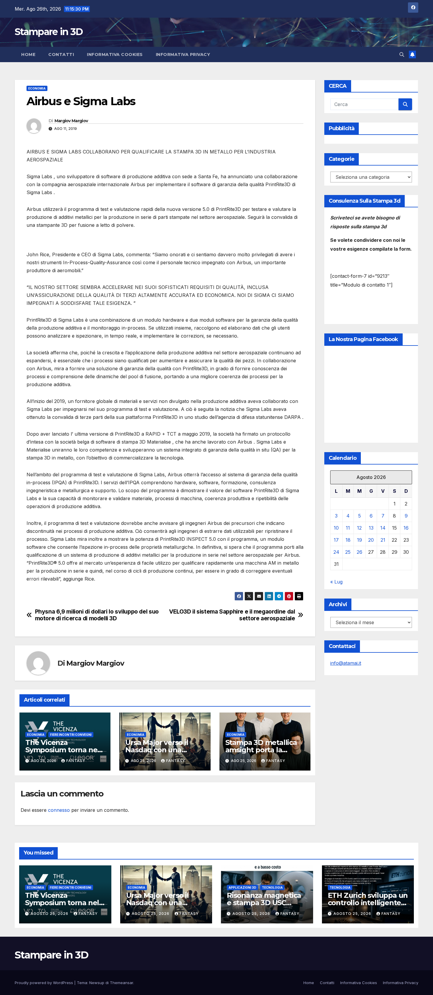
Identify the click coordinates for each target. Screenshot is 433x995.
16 (406, 528)
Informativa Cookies (115, 54)
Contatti (61, 54)
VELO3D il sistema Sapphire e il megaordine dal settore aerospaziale (232, 615)
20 (371, 540)
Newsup (96, 982)
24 (336, 552)
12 (359, 528)
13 (371, 528)
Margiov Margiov (71, 120)
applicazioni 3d (242, 887)
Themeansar (121, 982)
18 (348, 540)
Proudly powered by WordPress (44, 982)
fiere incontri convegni (71, 734)
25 (348, 552)
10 (336, 528)
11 (348, 528)
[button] (401, 54)
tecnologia (272, 887)
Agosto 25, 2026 (50, 913)
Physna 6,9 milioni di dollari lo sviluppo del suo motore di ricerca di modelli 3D (97, 615)
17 (336, 540)
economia (37, 88)
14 (383, 528)
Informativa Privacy (183, 54)
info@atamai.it (345, 663)
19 (359, 540)
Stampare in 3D (48, 31)
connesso (59, 810)
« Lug (336, 582)
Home (28, 54)
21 (383, 540)
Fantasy (75, 760)
